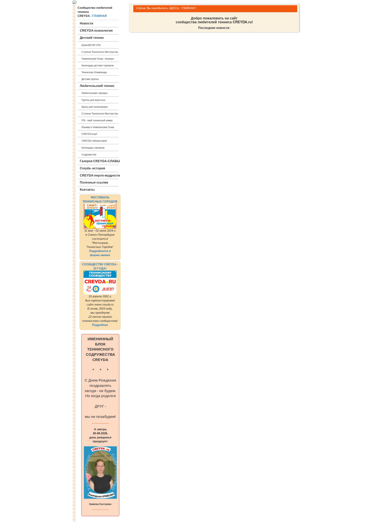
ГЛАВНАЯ (99, 15)
